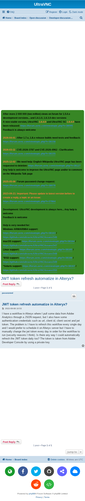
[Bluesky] (75, 471)
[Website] (10, 471)
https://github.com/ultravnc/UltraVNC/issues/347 (30, 245)
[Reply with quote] (73, 296)
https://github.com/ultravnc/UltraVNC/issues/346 (30, 237)
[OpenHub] (49, 484)
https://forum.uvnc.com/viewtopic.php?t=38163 (29, 233)
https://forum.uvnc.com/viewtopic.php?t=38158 (29, 141)
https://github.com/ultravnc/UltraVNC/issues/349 (30, 262)
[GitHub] (49, 471)
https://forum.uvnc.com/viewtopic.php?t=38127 (54, 165)
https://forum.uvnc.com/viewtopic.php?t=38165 (46, 249)
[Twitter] (36, 471)
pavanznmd (7, 293)
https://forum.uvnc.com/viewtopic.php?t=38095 (46, 125)
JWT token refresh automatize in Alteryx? (37, 278)
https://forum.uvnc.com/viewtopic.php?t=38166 (46, 257)
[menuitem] (10, 12)
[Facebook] (23, 471)
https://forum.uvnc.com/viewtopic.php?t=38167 (49, 266)
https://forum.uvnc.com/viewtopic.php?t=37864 (29, 201)
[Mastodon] (62, 471)
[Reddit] (36, 484)
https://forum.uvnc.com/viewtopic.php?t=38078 (29, 185)
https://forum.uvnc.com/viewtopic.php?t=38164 (48, 241)
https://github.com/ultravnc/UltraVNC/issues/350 (30, 270)
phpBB (32, 494)
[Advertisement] (42, 65)
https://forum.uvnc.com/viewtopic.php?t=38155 (29, 153)
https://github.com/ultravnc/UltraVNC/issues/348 (30, 253)
